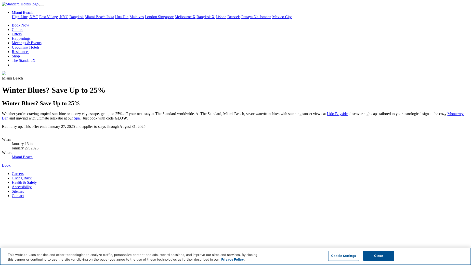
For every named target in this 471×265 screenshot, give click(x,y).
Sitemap (18, 191)
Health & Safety (24, 182)
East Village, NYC (53, 17)
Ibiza (110, 17)
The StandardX (24, 60)
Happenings (21, 38)
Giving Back (22, 178)
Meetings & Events (26, 43)
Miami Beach (95, 17)
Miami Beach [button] (22, 12)
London (151, 17)
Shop (16, 56)
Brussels (233, 17)
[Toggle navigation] (41, 5)
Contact (18, 196)
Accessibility (22, 187)
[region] (235, 256)
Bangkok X (205, 17)
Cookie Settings (343, 256)
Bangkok (76, 17)
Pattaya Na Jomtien (256, 17)
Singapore (166, 17)
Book (6, 165)
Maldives (137, 17)
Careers (18, 174)
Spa (76, 118)
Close (378, 256)
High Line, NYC (25, 17)
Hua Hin (122, 17)
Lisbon (221, 17)
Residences (20, 52)
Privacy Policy (232, 260)
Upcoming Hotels (25, 47)
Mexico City (282, 17)
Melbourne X (185, 17)
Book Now (20, 25)
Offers (17, 34)
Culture (17, 29)
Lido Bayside (337, 114)
